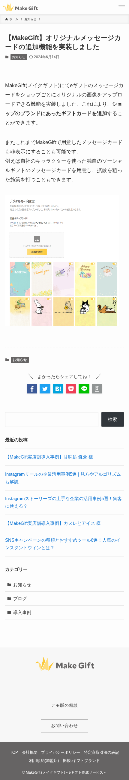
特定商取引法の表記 (101, 752)
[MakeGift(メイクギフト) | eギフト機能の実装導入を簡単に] (20, 7)
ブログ (20, 598)
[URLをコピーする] (97, 388)
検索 (112, 419)
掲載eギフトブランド (81, 760)
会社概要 (30, 752)
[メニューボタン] (122, 7)
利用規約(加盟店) (44, 760)
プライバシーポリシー (60, 752)
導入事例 (22, 612)
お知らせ (18, 57)
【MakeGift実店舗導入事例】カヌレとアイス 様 (53, 523)
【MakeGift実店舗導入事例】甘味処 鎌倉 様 (49, 456)
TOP (14, 752)
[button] (32, 388)
